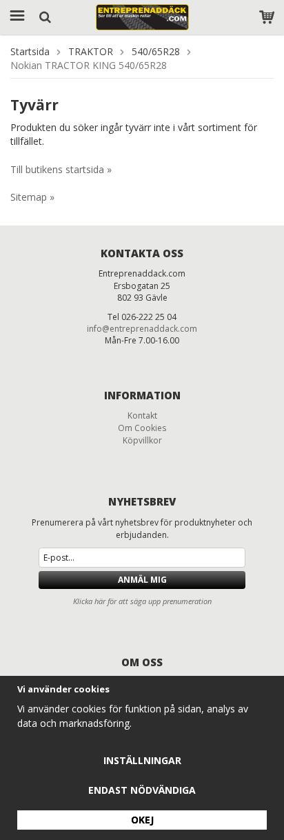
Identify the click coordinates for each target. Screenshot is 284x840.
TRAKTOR (90, 51)
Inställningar (142, 760)
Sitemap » (32, 196)
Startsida (30, 51)
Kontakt (142, 415)
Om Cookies (142, 428)
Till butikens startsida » (61, 169)
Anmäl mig (142, 580)
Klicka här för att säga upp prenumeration (142, 601)
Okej (142, 819)
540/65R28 (156, 51)
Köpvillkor (142, 440)
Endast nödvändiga (142, 790)
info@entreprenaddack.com (142, 328)
